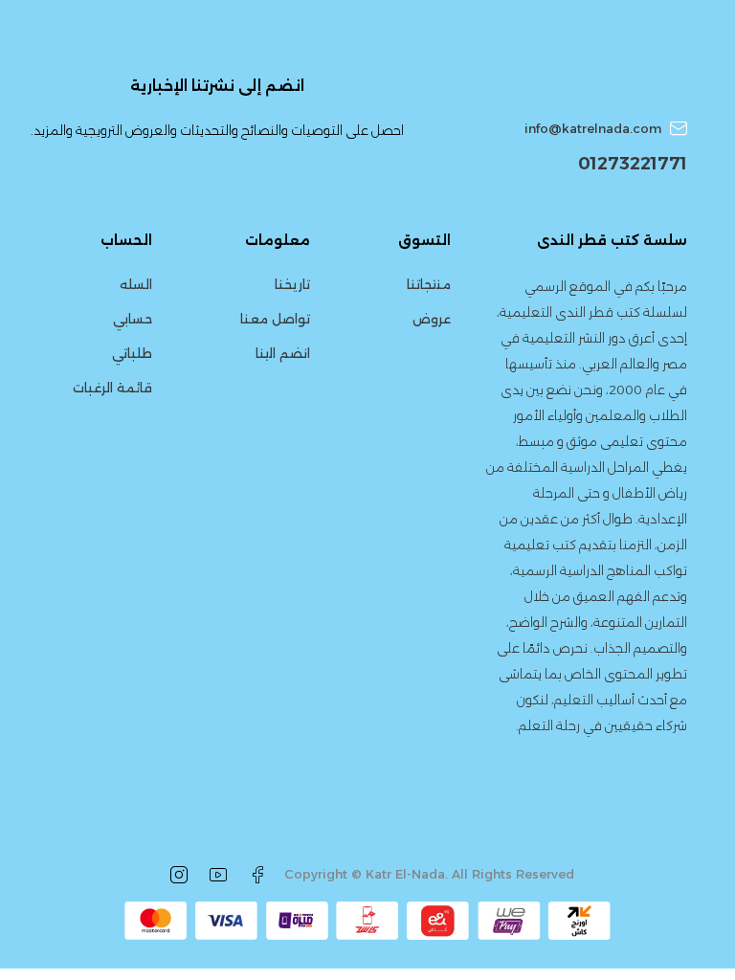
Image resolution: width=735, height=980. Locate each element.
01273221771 (632, 163)
